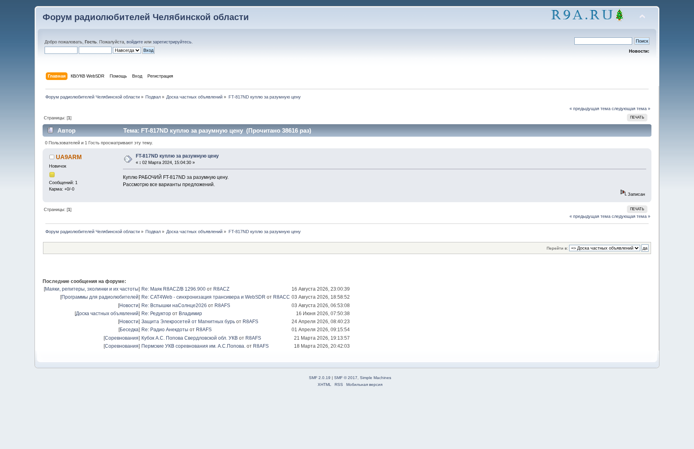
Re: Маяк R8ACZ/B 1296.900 (173, 289)
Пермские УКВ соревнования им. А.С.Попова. (193, 346)
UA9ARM (69, 157)
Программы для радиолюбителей (100, 297)
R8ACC (281, 297)
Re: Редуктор (156, 313)
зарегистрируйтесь (172, 41)
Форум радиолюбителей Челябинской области (146, 17)
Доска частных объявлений (107, 313)
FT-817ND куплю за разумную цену (177, 156)
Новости (129, 305)
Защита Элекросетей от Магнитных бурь (188, 321)
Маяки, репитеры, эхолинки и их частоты (92, 289)
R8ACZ (221, 289)
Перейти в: (557, 248)
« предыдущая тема (589, 108)
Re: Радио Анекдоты (164, 329)
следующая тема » (631, 108)
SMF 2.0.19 (320, 377)
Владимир (190, 313)
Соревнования (122, 338)
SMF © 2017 (345, 377)
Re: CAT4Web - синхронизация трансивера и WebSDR (203, 297)
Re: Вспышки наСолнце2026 (174, 305)
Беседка (129, 329)
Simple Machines (375, 377)
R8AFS (222, 305)
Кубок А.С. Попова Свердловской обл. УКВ (189, 338)
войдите (135, 41)
